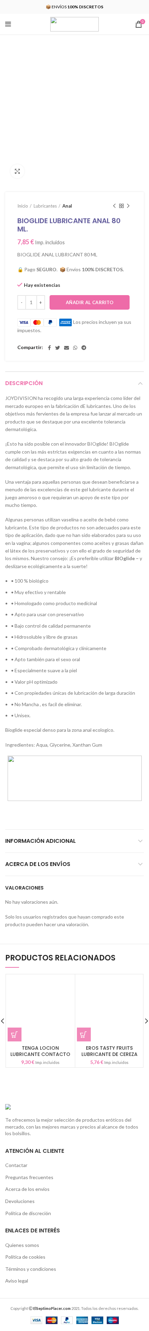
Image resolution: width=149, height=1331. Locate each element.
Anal (67, 206)
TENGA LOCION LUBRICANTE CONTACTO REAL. (40, 1054)
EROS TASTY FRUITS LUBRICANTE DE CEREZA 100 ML (109, 1054)
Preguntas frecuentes (29, 1177)
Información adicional (40, 841)
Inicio (22, 206)
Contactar (16, 1165)
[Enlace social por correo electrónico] (66, 347)
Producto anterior (114, 205)
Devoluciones (20, 1201)
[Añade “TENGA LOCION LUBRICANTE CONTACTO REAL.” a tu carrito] (14, 1034)
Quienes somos (22, 1245)
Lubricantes (45, 206)
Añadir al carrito (89, 302)
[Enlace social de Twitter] (57, 347)
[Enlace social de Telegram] (83, 347)
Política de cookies (25, 1257)
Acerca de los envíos (37, 864)
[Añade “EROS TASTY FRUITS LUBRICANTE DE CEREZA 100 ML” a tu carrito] (84, 1034)
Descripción (24, 383)
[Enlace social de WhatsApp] (75, 347)
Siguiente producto (128, 205)
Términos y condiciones (30, 1269)
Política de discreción (28, 1213)
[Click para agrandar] (17, 171)
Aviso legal (16, 1281)
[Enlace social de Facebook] (49, 347)
